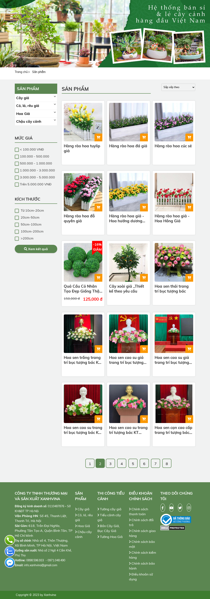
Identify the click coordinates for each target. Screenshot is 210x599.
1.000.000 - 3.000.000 (37, 170)
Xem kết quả (37, 249)
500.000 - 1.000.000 (36, 163)
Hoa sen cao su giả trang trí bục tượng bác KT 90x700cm (126, 360)
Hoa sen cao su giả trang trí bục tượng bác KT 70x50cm (172, 360)
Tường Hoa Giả (111, 537)
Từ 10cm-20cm (32, 210)
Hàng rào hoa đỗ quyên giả (79, 218)
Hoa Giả (23, 113)
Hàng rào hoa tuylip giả (82, 148)
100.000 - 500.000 (34, 156)
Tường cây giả (110, 509)
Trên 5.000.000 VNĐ (35, 184)
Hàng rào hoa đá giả (128, 145)
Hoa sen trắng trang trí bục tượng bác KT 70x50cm (82, 360)
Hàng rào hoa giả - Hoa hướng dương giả (126, 218)
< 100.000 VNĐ (32, 149)
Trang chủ (21, 72)
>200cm (26, 238)
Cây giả (22, 98)
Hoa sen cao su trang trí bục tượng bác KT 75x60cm (83, 430)
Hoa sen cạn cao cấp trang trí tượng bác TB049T (173, 430)
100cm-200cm (31, 231)
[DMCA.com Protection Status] (177, 527)
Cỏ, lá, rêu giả (27, 105)
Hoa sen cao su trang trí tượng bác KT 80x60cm (128, 430)
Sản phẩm (39, 72)
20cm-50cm (29, 217)
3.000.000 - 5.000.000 (37, 177)
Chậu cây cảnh (28, 121)
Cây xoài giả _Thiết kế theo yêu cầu (126, 289)
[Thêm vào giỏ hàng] (98, 137)
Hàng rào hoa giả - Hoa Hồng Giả (172, 218)
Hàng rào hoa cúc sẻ (173, 145)
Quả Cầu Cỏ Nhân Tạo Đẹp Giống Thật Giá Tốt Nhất (82, 289)
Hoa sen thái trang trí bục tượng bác (172, 289)
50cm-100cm (30, 224)
